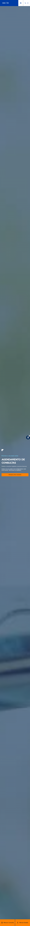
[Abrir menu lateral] (28, 3)
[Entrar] (20, 3)
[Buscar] (25, 3)
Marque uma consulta (15, 474)
